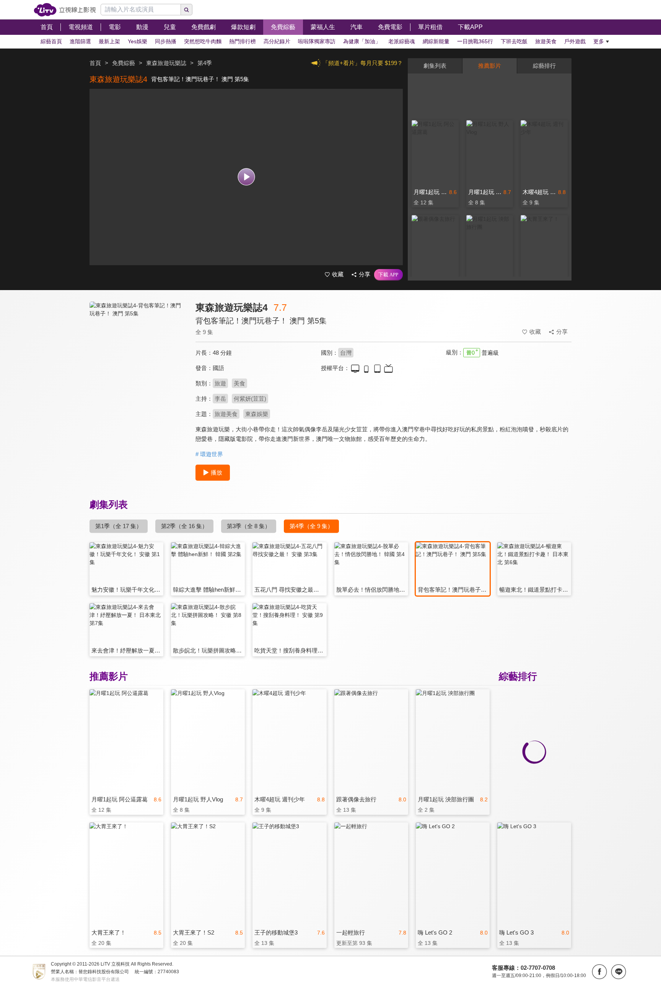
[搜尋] (186, 9)
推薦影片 (489, 65)
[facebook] (599, 971)
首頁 (95, 63)
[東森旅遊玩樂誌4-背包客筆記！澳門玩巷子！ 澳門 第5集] (138, 370)
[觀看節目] (246, 177)
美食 (239, 383)
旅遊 (220, 383)
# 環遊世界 (209, 454)
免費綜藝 (123, 63)
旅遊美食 (226, 414)
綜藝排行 (544, 65)
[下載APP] (388, 275)
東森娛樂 (256, 414)
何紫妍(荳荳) (250, 398)
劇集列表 (434, 65)
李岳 (220, 398)
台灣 (346, 352)
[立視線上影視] (65, 9)
